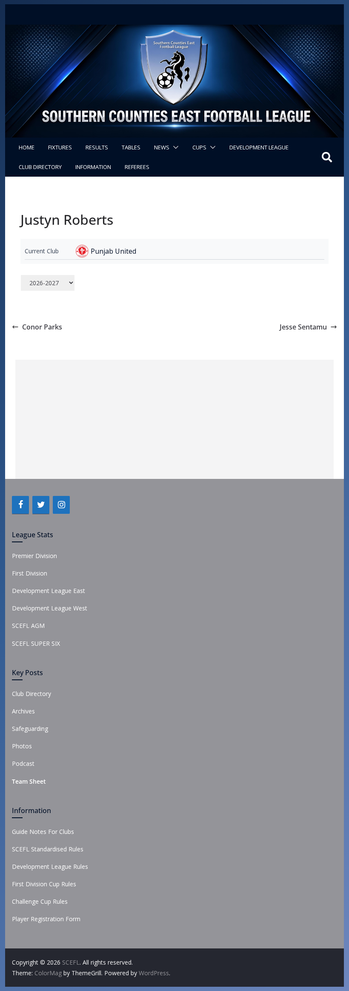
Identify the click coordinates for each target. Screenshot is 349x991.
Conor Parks (42, 327)
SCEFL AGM (28, 626)
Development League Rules (50, 866)
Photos (22, 746)
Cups (199, 147)
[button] (174, 147)
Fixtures (60, 147)
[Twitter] (40, 505)
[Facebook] (20, 505)
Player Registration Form (46, 919)
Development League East (48, 591)
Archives (23, 711)
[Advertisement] (174, 419)
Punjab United (113, 251)
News (161, 147)
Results (97, 147)
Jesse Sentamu (303, 327)
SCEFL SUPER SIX (36, 643)
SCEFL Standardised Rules (47, 849)
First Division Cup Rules (44, 884)
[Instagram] (61, 505)
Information (93, 167)
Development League (259, 147)
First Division (29, 573)
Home (26, 147)
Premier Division (34, 556)
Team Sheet (29, 781)
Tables (131, 147)
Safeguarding (30, 729)
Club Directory (40, 167)
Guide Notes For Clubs (43, 832)
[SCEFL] (174, 30)
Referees (137, 167)
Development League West (49, 608)
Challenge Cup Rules (40, 901)
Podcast (23, 763)
